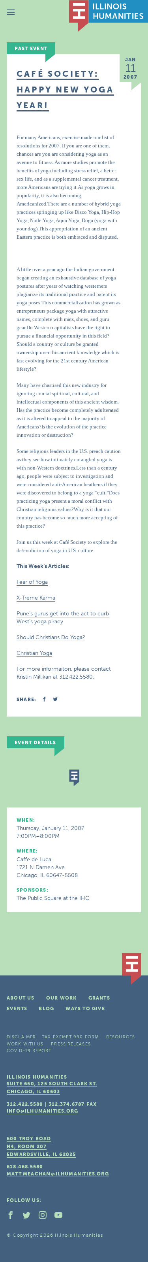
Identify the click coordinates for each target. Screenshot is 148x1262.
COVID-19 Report (29, 1050)
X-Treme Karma (36, 597)
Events (17, 1008)
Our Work (61, 998)
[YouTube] (61, 1217)
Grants (99, 998)
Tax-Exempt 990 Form (70, 1036)
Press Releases (70, 1044)
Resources (120, 1036)
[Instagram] (46, 1217)
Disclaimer (21, 1036)
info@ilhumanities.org (42, 1111)
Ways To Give (85, 1008)
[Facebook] (14, 1217)
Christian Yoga (34, 653)
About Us (21, 998)
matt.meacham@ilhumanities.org (58, 1174)
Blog (46, 1008)
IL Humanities (108, 16)
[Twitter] (29, 1217)
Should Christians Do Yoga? (51, 637)
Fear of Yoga (32, 582)
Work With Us (25, 1044)
